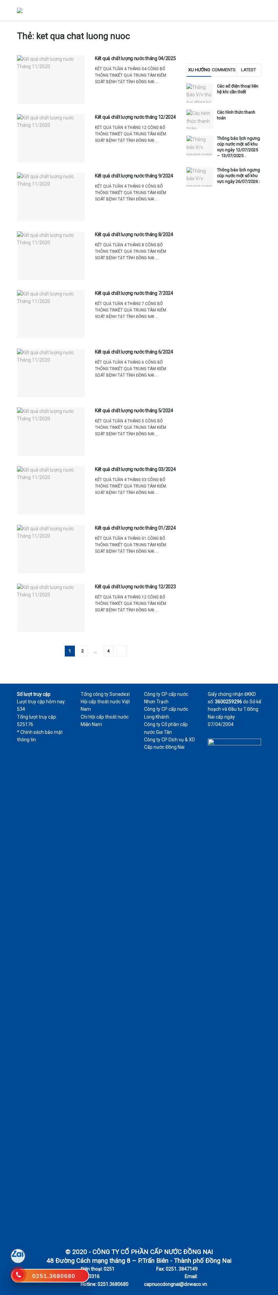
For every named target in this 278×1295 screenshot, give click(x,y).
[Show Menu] (258, 10)
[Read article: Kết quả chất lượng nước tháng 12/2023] (51, 608)
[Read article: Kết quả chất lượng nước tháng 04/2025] (51, 79)
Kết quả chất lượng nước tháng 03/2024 (135, 469)
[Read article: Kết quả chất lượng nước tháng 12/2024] (51, 138)
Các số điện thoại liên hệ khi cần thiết (237, 88)
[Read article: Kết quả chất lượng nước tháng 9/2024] (51, 197)
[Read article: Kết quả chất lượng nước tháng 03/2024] (51, 490)
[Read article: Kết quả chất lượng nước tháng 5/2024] (51, 431)
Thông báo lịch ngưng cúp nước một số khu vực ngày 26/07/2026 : (238, 175)
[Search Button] (246, 10)
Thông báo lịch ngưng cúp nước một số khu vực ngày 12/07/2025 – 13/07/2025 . (238, 147)
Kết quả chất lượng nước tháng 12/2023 (135, 586)
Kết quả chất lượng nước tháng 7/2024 (134, 293)
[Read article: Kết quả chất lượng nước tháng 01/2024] (51, 549)
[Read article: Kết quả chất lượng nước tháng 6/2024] (51, 373)
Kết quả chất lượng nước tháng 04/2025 (135, 58)
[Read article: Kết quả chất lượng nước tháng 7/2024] (51, 314)
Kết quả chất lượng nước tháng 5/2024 (134, 410)
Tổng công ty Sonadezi (105, 694)
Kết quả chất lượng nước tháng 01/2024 (135, 528)
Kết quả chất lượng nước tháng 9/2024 (134, 175)
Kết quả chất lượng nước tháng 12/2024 (135, 117)
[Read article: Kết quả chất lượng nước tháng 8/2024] (51, 255)
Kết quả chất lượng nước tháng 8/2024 (134, 234)
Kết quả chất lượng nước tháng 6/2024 (134, 352)
